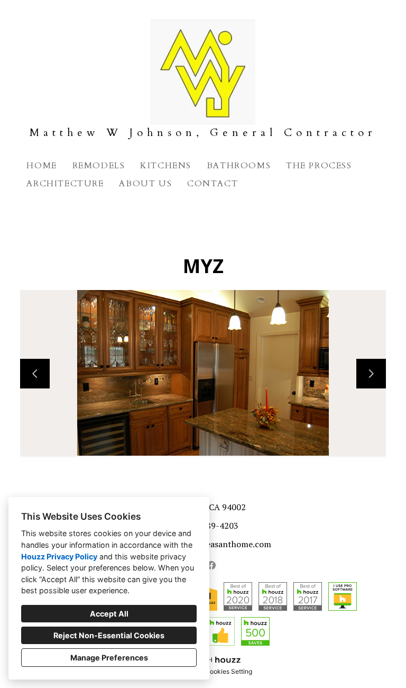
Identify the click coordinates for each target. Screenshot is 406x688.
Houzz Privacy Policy (59, 556)
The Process (319, 165)
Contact (212, 183)
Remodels (98, 165)
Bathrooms (239, 165)
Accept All (109, 613)
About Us (145, 183)
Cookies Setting (228, 671)
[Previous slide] (35, 373)
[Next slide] (371, 373)
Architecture (65, 183)
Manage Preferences (109, 657)
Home (41, 165)
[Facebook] (211, 565)
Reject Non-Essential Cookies (108, 635)
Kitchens (165, 165)
